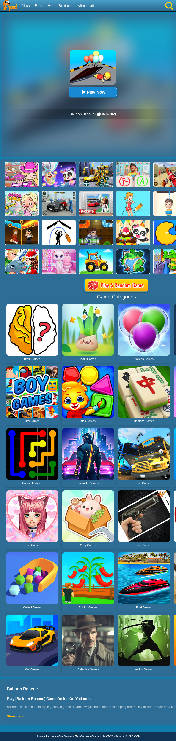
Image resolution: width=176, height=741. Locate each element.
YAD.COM (134, 736)
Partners (51, 736)
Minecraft (85, 5)
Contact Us (98, 736)
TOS (110, 736)
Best (39, 5)
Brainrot (65, 5)
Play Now (96, 92)
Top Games (82, 736)
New (26, 5)
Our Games (65, 736)
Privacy (119, 736)
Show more (15, 716)
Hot (50, 5)
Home (39, 736)
